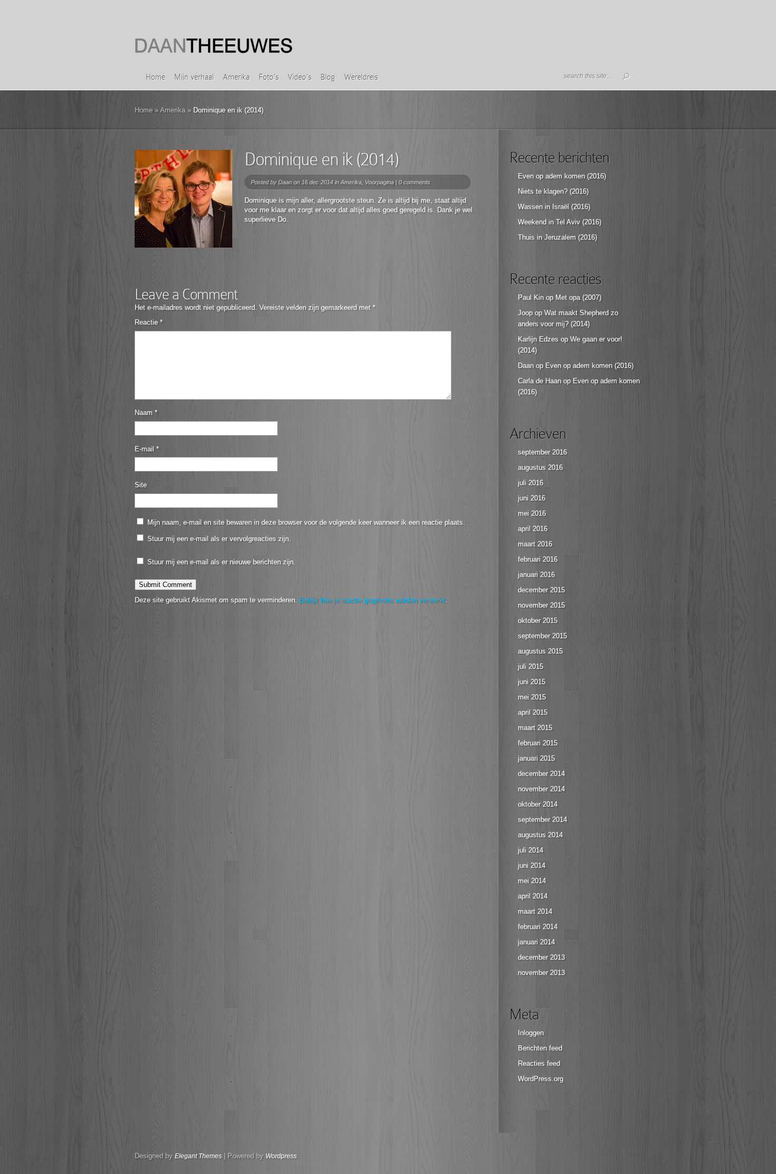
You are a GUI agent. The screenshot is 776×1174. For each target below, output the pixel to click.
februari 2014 (537, 927)
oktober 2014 (537, 804)
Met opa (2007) (578, 297)
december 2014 (541, 774)
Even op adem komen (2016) (562, 176)
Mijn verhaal (194, 77)
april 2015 (532, 712)
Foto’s (269, 77)
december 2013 (541, 957)
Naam (146, 412)
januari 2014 (536, 942)
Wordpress (281, 1156)
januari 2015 (536, 758)
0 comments (414, 182)
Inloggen (531, 1033)
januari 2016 (536, 575)
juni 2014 (531, 865)
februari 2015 (537, 743)
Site (141, 485)
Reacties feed (539, 1063)
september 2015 (542, 636)
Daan (285, 182)
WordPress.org (540, 1079)
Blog (327, 77)
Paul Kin (531, 297)
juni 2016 (531, 498)
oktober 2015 (537, 620)
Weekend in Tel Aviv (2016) (559, 222)
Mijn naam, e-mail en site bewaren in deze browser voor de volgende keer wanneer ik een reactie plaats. (306, 522)
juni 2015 (531, 682)
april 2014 (532, 896)
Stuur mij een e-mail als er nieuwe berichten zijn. (221, 562)
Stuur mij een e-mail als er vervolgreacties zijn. (219, 539)
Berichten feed (540, 1048)
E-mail (147, 449)
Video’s (299, 77)
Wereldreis (361, 77)
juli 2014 (530, 850)
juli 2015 (530, 666)
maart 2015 (535, 728)
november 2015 (541, 605)
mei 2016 (532, 513)
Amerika (236, 77)
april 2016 (532, 529)
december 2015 (541, 590)
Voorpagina (379, 182)
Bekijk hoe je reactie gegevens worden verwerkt (372, 600)
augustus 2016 (540, 467)
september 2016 (542, 452)
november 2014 (541, 789)
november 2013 (541, 973)
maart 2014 (535, 911)
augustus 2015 (540, 651)
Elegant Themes (198, 1156)
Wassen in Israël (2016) (554, 207)
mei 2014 (532, 881)
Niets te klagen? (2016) (553, 191)
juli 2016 (530, 483)
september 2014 (542, 819)
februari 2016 (537, 559)
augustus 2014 (540, 835)
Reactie (149, 322)
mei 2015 (532, 697)
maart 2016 (535, 544)
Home (155, 77)
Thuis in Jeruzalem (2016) (557, 237)
